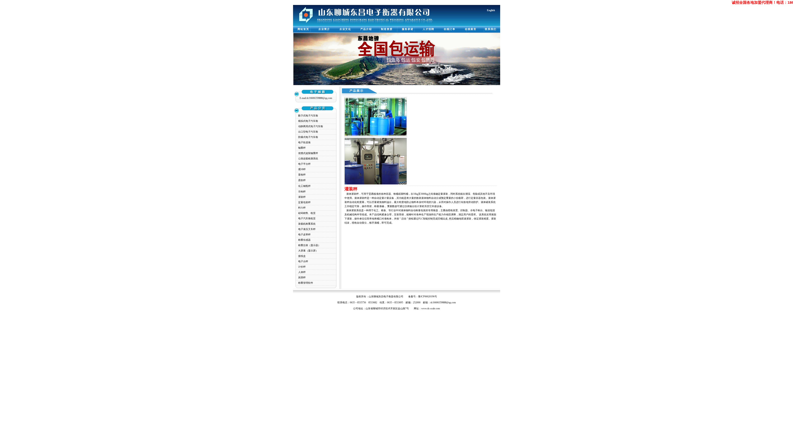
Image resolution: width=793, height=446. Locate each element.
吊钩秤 (302, 191)
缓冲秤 (302, 169)
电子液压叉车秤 (307, 229)
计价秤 (302, 266)
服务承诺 (407, 29)
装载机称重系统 (307, 223)
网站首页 (303, 29)
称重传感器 (304, 239)
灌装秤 (302, 197)
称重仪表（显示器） (309, 245)
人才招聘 (428, 29)
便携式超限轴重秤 (308, 153)
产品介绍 (366, 29)
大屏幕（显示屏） (308, 250)
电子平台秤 (304, 164)
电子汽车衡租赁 (307, 218)
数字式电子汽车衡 (308, 115)
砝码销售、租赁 (307, 213)
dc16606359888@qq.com (443, 302)
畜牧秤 (302, 174)
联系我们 (490, 29)
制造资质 (387, 29)
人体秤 (302, 272)
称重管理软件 (305, 282)
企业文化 (345, 29)
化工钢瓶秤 (304, 186)
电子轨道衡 (304, 142)
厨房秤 (302, 277)
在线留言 (470, 29)
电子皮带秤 (304, 234)
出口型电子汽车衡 (308, 131)
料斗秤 (302, 207)
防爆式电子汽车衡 (308, 137)
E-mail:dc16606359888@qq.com (316, 98)
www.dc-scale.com (430, 308)
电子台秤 (303, 261)
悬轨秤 (302, 180)
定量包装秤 (304, 202)
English (491, 10)
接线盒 (302, 256)
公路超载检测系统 (308, 158)
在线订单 (449, 29)
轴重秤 (302, 147)
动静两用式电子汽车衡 (310, 126)
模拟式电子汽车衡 (308, 121)
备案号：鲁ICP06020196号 (422, 296)
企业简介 (324, 29)
